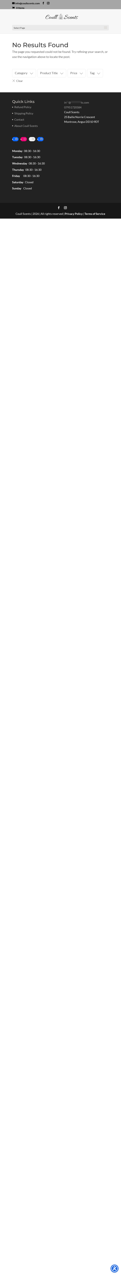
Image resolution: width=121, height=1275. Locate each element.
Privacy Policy (74, 213)
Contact (19, 119)
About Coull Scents (26, 126)
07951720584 (72, 107)
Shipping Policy (23, 113)
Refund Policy (22, 107)
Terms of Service (94, 213)
